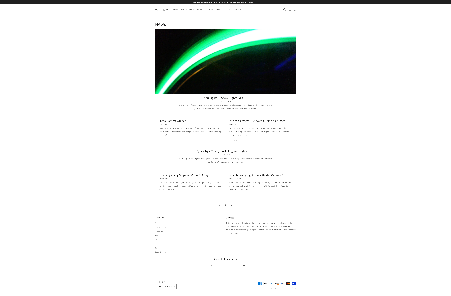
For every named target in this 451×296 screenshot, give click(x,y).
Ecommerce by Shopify (289, 288)
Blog (156, 223)
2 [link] (225, 205)
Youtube (158, 235)
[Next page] (238, 205)
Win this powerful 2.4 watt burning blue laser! (257, 121)
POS (279, 288)
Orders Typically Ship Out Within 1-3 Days (184, 175)
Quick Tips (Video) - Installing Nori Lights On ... (225, 151)
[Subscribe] (244, 265)
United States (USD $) (164, 286)
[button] (183, 9)
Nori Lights (275, 288)
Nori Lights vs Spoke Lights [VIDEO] (225, 98)
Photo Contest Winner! (173, 121)
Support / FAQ (160, 227)
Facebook (158, 239)
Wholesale (159, 244)
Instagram (159, 231)
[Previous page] (212, 205)
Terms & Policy (160, 252)
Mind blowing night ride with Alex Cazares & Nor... (259, 175)
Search (157, 248)
